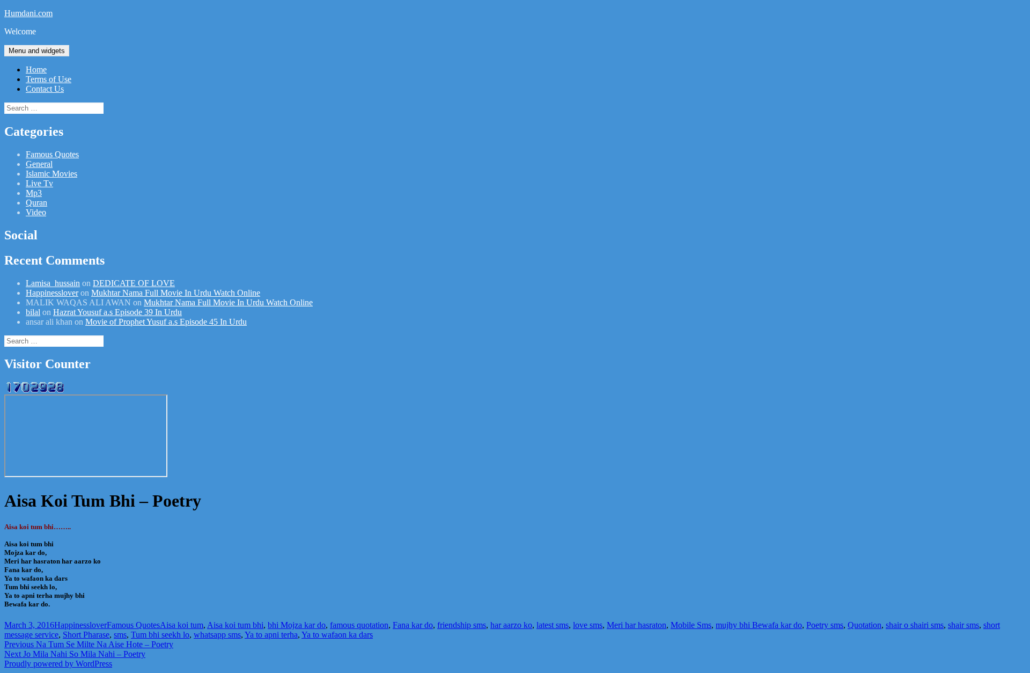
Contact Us (45, 88)
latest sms (552, 625)
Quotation (864, 625)
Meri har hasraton (636, 625)
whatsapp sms (217, 634)
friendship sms (461, 625)
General (39, 164)
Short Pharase (86, 634)
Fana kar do (413, 625)
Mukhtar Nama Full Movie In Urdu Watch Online (175, 292)
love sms (587, 625)
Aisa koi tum (181, 625)
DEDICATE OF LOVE (134, 283)
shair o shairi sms (915, 625)
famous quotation (359, 625)
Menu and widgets (37, 51)
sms (120, 634)
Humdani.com (28, 13)
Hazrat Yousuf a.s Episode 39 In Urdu (117, 312)
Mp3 (34, 192)
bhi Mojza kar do (297, 625)
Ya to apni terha (271, 634)
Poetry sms (824, 625)
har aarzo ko (511, 625)
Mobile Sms (691, 625)
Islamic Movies (51, 173)
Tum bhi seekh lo (160, 634)
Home (36, 69)
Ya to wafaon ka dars (337, 634)
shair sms (963, 625)
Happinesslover (52, 292)
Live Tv (39, 183)
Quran (36, 202)
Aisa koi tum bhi (235, 625)
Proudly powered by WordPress (58, 663)
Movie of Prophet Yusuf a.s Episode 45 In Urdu (166, 321)
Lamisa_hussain (53, 283)
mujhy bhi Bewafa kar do (759, 625)
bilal (33, 312)
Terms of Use (48, 79)
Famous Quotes (52, 154)
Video (36, 212)
